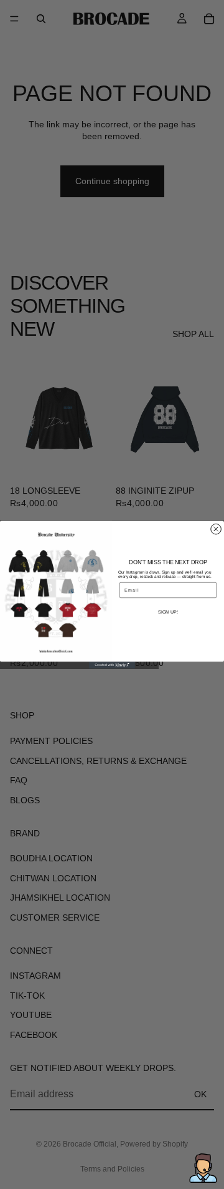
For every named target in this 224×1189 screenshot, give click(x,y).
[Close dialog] (216, 529)
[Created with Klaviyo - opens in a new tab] (112, 664)
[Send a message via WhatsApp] (203, 1168)
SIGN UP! (168, 611)
